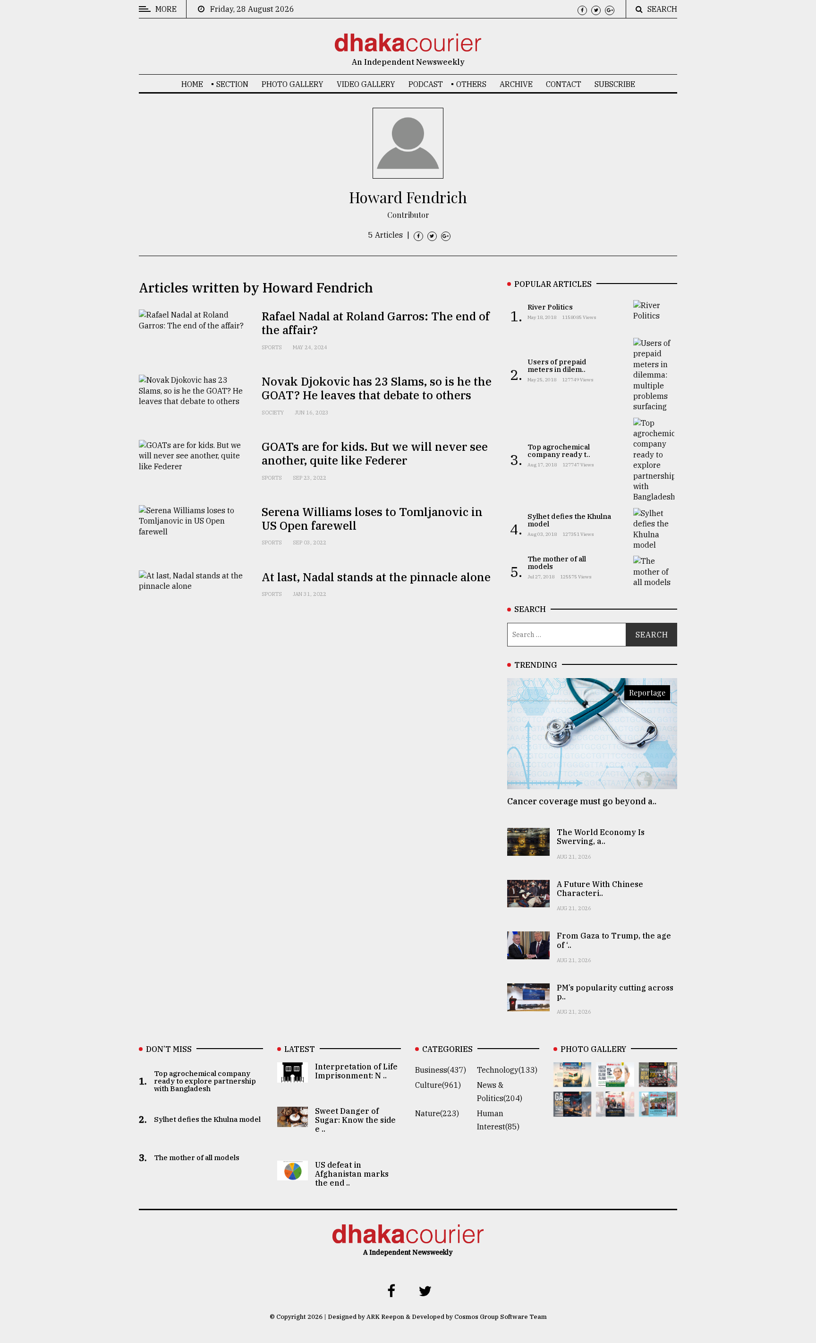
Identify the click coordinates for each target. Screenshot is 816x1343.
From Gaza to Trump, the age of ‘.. (614, 940)
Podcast (425, 84)
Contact (563, 84)
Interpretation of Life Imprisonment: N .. (356, 1071)
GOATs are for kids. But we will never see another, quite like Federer (375, 453)
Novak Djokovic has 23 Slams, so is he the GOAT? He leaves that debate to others (377, 388)
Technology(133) (507, 1070)
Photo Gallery (292, 84)
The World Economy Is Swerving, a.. (601, 836)
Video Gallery (366, 84)
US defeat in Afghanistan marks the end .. (352, 1174)
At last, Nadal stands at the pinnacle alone (376, 577)
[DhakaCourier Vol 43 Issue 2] (572, 1110)
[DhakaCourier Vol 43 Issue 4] (615, 1080)
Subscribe (615, 84)
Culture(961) (438, 1085)
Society (273, 412)
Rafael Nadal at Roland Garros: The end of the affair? (376, 323)
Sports (272, 347)
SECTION (232, 84)
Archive (516, 84)
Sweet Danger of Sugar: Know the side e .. (355, 1120)
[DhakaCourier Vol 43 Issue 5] (572, 1080)
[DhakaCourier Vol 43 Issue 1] (615, 1110)
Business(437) (440, 1070)
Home (192, 84)
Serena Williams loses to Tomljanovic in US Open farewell (372, 518)
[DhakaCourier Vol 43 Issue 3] (658, 1080)
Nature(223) (437, 1113)
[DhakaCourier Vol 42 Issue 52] (658, 1110)
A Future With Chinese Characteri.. (600, 888)
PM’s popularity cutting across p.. (615, 992)
